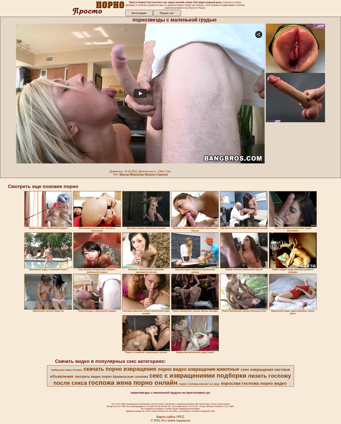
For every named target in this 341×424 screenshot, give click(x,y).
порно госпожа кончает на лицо (199, 383)
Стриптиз (162, 174)
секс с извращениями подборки (197, 375)
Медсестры (137, 174)
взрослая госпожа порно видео (254, 383)
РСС (181, 416)
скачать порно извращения (119, 369)
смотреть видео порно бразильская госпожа (111, 376)
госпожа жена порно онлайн (133, 382)
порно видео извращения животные (198, 369)
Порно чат (167, 13)
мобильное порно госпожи (66, 370)
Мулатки (150, 174)
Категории (139, 13)
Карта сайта (165, 416)
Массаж (124, 174)
